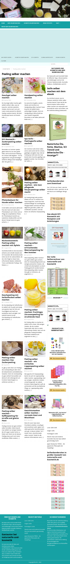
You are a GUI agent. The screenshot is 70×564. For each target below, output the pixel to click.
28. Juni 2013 (6, 423)
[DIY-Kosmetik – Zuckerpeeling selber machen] (12, 130)
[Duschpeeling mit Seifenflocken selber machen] (12, 286)
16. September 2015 (8, 146)
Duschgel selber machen (9, 96)
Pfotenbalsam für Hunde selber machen (12, 201)
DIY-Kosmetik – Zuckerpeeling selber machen (12, 141)
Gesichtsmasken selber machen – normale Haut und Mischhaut (33, 414)
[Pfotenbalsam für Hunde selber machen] (12, 182)
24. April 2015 (29, 146)
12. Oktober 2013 (7, 302)
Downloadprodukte (47, 57)
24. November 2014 (8, 205)
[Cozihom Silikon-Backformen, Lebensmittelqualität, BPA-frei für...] (58, 372)
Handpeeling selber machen (33, 96)
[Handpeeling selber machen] (34, 85)
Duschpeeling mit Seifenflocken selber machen (11, 297)
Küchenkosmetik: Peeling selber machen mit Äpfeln (11, 243)
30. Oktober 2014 (30, 194)
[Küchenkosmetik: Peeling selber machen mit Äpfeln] (12, 233)
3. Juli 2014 (28, 255)
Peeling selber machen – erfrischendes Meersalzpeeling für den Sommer (33, 248)
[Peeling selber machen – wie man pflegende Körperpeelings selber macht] (34, 173)
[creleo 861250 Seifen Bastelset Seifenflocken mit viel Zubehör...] (58, 342)
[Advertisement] (35, 42)
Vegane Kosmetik (60, 57)
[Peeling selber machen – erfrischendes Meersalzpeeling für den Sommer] (34, 234)
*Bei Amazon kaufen (58, 358)
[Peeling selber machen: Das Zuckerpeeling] (12, 348)
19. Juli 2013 (6, 365)
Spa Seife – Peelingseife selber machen (33, 141)
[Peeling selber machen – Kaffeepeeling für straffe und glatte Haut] (12, 402)
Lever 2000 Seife (52, 427)
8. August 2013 (30, 319)
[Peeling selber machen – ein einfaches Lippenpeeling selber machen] (34, 349)
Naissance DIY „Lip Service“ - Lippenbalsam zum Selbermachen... (58, 414)
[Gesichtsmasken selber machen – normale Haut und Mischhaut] (34, 401)
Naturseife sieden (6, 57)
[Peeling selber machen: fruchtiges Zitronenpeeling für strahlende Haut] (34, 293)
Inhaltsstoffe (47, 23)
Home (3, 23)
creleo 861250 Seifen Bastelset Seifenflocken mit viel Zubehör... (58, 352)
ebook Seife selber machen (9, 26)
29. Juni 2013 (29, 371)
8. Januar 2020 (7, 100)
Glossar (3, 60)
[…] (6, 117)
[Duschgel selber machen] (12, 85)
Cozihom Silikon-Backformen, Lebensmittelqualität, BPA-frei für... (58, 383)
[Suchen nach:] (59, 64)
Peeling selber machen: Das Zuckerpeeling (8, 360)
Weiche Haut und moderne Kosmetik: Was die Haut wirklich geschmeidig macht (56, 439)
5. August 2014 (7, 248)
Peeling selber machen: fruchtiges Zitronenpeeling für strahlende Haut (33, 313)
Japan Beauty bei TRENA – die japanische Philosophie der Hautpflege (56, 446)
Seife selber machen (14, 23)
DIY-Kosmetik (35, 57)
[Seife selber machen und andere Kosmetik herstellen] (35, 16)
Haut (57, 23)
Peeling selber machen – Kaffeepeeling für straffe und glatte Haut (10, 416)
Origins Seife (51, 431)
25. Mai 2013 (29, 420)
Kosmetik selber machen (31, 23)
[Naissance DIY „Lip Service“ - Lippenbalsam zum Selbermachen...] (58, 403)
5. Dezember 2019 (31, 100)
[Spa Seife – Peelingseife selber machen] (34, 130)
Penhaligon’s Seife (52, 434)
